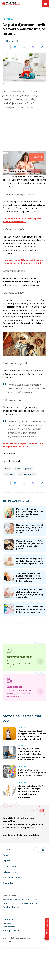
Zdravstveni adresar (12, 877)
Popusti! (33, 903)
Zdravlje (6, 849)
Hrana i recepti (10, 866)
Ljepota (6, 860)
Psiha (5, 855)
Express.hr (17, 907)
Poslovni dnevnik (22, 899)
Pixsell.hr (6, 907)
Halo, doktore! (9, 872)
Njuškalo (16, 903)
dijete (7, 469)
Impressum (8, 923)
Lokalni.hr (7, 903)
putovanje (9, 474)
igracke (28, 469)
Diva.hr (34, 899)
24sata (25, 903)
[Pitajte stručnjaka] (47, 929)
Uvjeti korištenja (9, 927)
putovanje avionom (27, 474)
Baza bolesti (8, 883)
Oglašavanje (8, 919)
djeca (17, 469)
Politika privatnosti (11, 930)
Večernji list (8, 899)
